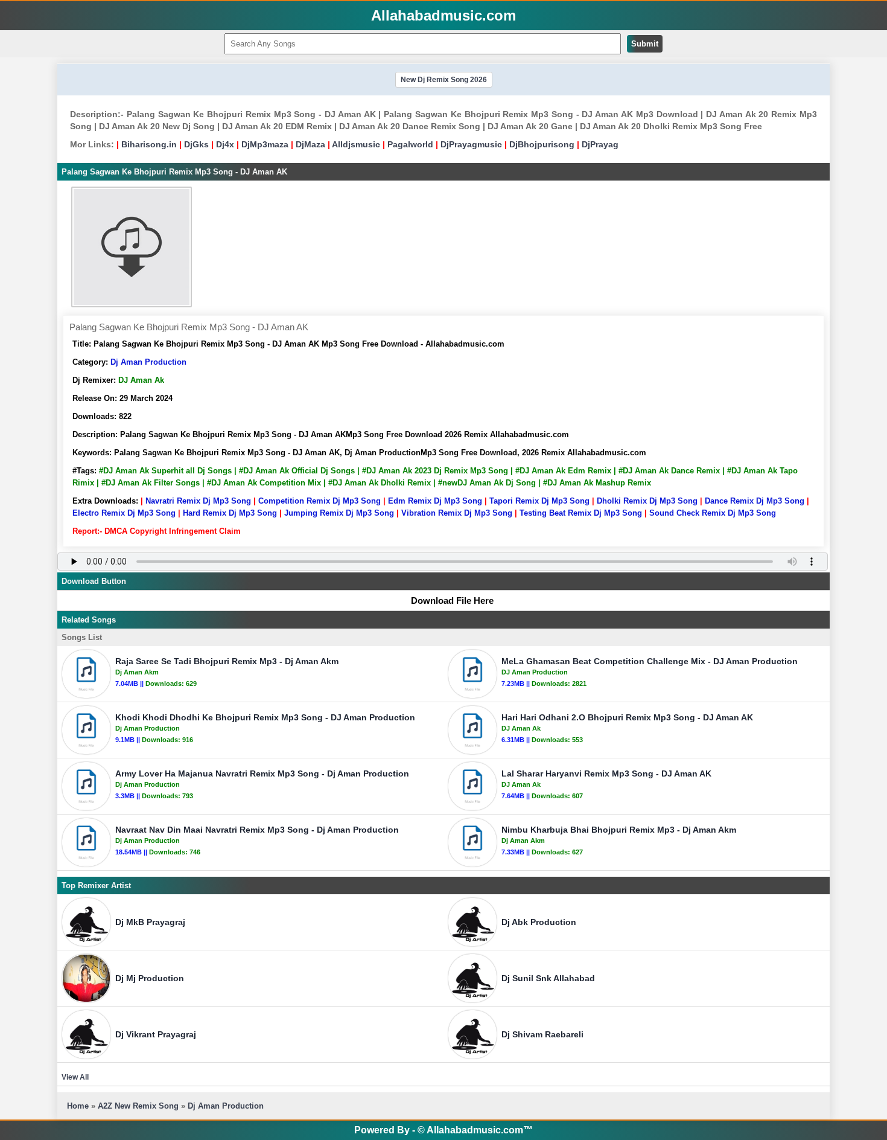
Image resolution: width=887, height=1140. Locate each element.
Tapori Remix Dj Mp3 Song (539, 500)
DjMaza (310, 144)
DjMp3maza (264, 144)
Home (78, 1105)
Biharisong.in (149, 144)
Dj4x (225, 144)
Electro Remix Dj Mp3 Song (124, 512)
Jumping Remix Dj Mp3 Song (339, 512)
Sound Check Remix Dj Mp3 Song (712, 512)
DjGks (196, 144)
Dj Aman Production (148, 362)
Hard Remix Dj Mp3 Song (230, 512)
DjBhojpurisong (541, 144)
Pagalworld (410, 144)
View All (75, 1077)
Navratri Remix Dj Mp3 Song (198, 500)
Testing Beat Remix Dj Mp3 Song (581, 512)
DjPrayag (600, 144)
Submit (644, 43)
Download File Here (452, 600)
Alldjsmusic (356, 144)
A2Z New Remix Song (139, 1105)
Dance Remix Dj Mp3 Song (754, 500)
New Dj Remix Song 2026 (444, 79)
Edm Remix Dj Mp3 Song (435, 500)
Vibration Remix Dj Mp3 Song (456, 512)
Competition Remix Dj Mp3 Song (319, 500)
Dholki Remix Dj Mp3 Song (647, 500)
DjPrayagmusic (471, 144)
